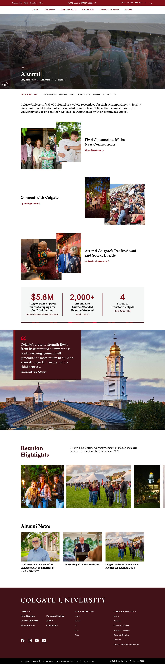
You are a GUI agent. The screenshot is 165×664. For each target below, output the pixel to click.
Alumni (49, 621)
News (123, 3)
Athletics (138, 3)
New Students (28, 616)
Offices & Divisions (121, 625)
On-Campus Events (67, 94)
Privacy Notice (47, 661)
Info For (128, 9)
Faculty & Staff (28, 625)
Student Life (88, 9)
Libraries (117, 640)
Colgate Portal (88, 661)
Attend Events (84, 94)
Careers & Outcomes (109, 9)
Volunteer (97, 94)
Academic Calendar (121, 630)
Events (130, 3)
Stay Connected (50, 94)
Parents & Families (55, 616)
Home (23, 68)
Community (52, 625)
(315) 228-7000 (138, 661)
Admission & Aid (68, 9)
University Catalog (121, 635)
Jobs (77, 635)
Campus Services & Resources (126, 644)
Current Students (29, 621)
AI (145, 3)
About (36, 9)
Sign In (116, 616)
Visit (26, 3)
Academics (49, 9)
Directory (33, 3)
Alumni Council (109, 94)
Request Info (17, 3)
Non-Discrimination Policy (67, 661)
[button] (151, 3)
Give (41, 3)
